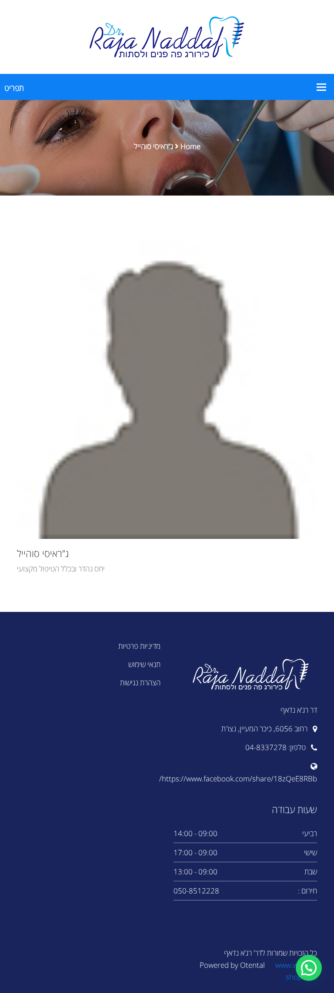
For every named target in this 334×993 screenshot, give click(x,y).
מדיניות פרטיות (139, 646)
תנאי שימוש (144, 664)
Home (190, 146)
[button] (309, 968)
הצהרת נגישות (140, 682)
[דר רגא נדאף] (167, 36)
